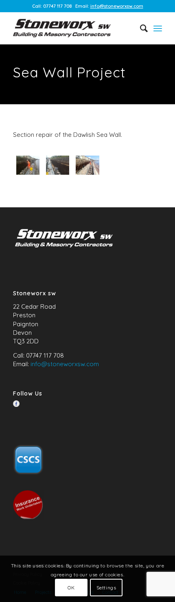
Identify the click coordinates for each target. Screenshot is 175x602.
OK (71, 587)
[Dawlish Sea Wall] (57, 165)
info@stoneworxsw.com (116, 6)
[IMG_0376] (28, 165)
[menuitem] (140, 28)
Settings (106, 587)
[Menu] (157, 28)
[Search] (140, 28)
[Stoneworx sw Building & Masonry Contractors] (72, 28)
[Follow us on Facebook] (16, 403)
